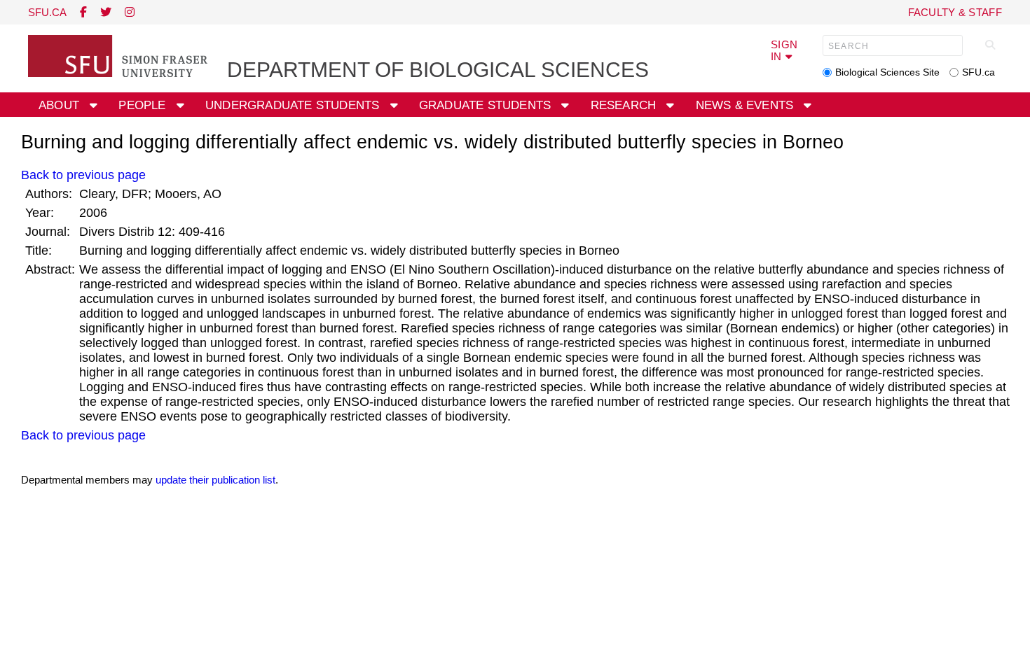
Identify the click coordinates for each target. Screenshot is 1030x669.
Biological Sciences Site (887, 72)
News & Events (746, 105)
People (143, 105)
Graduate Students (487, 105)
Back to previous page (83, 175)
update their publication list (215, 480)
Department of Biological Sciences (438, 69)
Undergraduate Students (294, 105)
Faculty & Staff (955, 12)
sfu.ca (47, 12)
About (61, 105)
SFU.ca (978, 72)
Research (625, 105)
